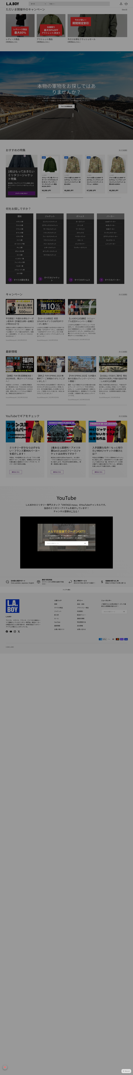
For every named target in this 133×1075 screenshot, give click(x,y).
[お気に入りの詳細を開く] (5, 1067)
